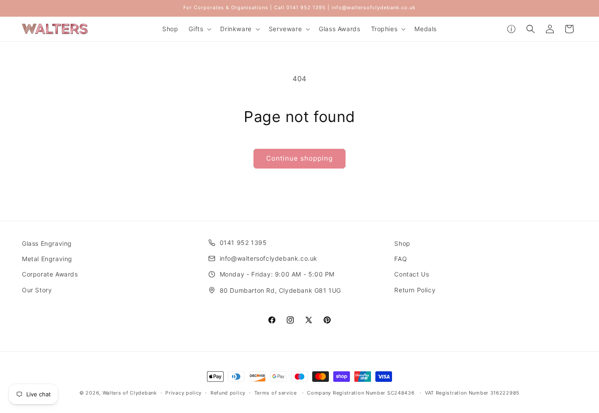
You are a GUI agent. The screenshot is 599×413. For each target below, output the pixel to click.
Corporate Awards (50, 274)
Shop (402, 243)
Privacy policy (183, 393)
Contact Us (411, 274)
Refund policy (228, 393)
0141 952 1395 (243, 242)
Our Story (37, 290)
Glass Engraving (47, 243)
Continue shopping (299, 158)
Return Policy (414, 290)
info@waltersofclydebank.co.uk (268, 258)
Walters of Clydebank (130, 393)
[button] (199, 29)
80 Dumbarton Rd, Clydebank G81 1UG (280, 290)
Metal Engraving (47, 258)
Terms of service (275, 393)
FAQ (400, 258)
